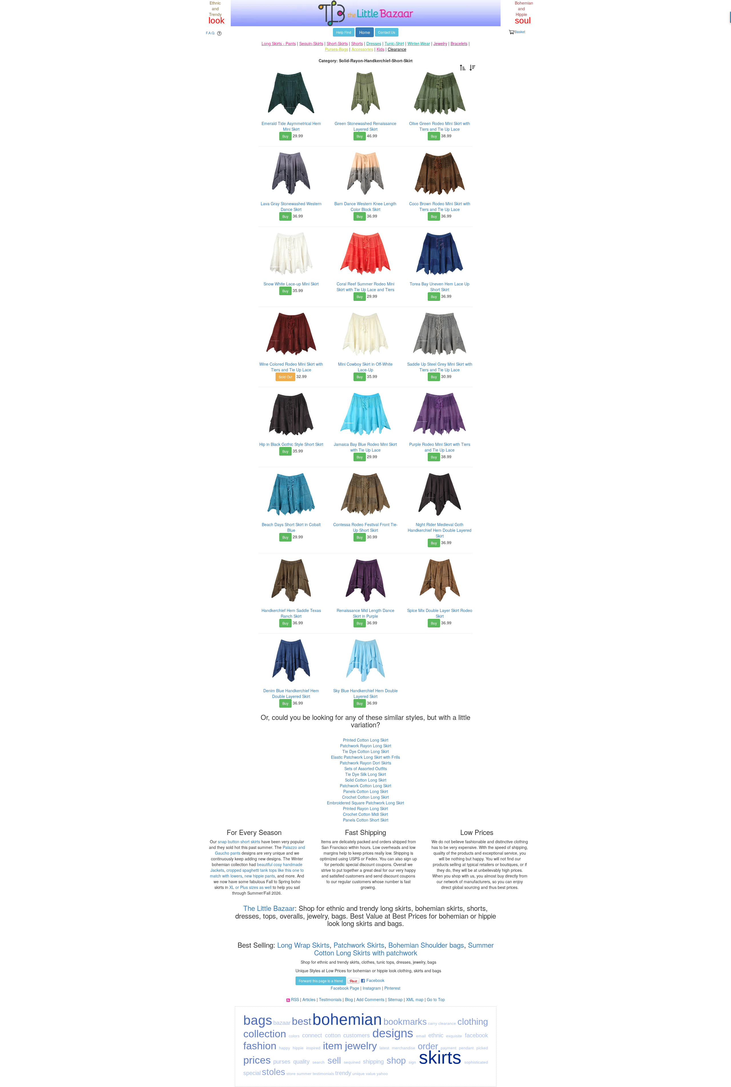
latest (384, 1048)
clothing (472, 1022)
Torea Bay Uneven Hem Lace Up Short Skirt (439, 286)
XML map (414, 999)
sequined (352, 1062)
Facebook (375, 980)
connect (312, 1035)
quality (301, 1061)
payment (448, 1048)
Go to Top (436, 999)
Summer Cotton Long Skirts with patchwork (404, 948)
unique (358, 1073)
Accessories (362, 49)
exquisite (454, 1036)
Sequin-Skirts (311, 43)
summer (304, 1073)
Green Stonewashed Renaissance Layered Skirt (365, 126)
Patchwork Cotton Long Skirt (365, 785)
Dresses (373, 43)
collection (264, 1034)
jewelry (361, 1046)
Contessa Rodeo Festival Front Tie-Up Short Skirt (365, 527)
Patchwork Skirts (359, 945)
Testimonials (330, 999)
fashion (259, 1046)
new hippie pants (259, 876)
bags (257, 1020)
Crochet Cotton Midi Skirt (365, 814)
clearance (447, 1023)
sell (334, 1061)
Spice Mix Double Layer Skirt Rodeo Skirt (439, 613)
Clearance (397, 49)
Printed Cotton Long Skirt (365, 740)
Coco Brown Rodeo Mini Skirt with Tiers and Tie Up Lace (439, 206)
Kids (380, 49)
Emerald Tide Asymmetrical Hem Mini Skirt (291, 126)
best (301, 1021)
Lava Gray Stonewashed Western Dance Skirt (291, 206)
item (332, 1046)
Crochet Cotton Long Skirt (365, 797)
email (421, 1036)
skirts (440, 1057)
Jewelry (440, 43)
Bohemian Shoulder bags (426, 945)
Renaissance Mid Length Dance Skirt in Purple (365, 613)
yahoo (382, 1073)
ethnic (435, 1035)
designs (392, 1033)
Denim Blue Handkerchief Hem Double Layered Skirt (291, 693)
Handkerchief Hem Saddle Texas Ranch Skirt (291, 613)
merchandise (403, 1048)
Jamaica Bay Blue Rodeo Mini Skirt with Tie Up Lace (365, 447)
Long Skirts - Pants (279, 43)
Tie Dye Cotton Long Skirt (365, 751)
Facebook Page (345, 988)
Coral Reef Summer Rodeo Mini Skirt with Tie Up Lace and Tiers (365, 286)
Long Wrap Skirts (302, 945)
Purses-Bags (336, 49)
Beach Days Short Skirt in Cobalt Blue (291, 527)
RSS (295, 999)
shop (396, 1061)
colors (294, 1036)
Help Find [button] (343, 32)
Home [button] (364, 32)
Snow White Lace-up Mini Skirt (291, 284)
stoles (273, 1072)
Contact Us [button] (386, 32)
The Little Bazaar (269, 908)
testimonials (323, 1073)
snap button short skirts (239, 841)
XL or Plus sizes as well (250, 887)
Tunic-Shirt (394, 43)
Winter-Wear (418, 43)
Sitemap (395, 999)
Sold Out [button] (285, 376)
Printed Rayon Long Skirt (365, 808)
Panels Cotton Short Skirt (365, 820)
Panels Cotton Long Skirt (365, 791)
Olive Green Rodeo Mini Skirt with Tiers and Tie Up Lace (439, 126)
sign (412, 1062)
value (370, 1073)
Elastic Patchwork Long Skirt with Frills (365, 757)
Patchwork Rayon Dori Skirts (365, 763)
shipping (373, 1061)
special (252, 1073)
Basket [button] (520, 31)
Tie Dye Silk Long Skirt (365, 774)
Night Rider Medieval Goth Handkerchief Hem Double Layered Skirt (439, 530)
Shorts (357, 43)
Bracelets (459, 43)
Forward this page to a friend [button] (321, 980)
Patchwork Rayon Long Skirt (365, 745)
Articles (309, 999)
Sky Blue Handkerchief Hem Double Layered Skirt (365, 693)
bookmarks (405, 1022)
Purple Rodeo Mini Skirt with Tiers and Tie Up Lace (439, 447)
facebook (476, 1035)
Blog (349, 999)
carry (432, 1023)
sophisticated (476, 1062)
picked (482, 1048)
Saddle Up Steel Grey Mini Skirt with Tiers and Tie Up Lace (439, 367)
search (318, 1062)
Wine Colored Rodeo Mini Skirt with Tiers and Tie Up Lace (291, 367)
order (428, 1046)
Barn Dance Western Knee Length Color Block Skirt (365, 206)
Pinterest (392, 988)
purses (281, 1061)
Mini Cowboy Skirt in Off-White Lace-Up (365, 367)
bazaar (282, 1023)
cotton (333, 1035)
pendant (466, 1048)
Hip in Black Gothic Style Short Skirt (291, 444)
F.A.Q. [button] (210, 32)
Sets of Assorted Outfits (365, 768)
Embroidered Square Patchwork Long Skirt (365, 803)
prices (257, 1060)
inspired (313, 1048)
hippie (298, 1048)
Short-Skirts (337, 43)
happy (284, 1048)
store (291, 1073)
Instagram (372, 988)
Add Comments (370, 999)
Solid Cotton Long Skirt (365, 780)
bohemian (347, 1019)
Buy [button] (285, 136)
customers (356, 1035)
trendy (343, 1073)
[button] (463, 67)
